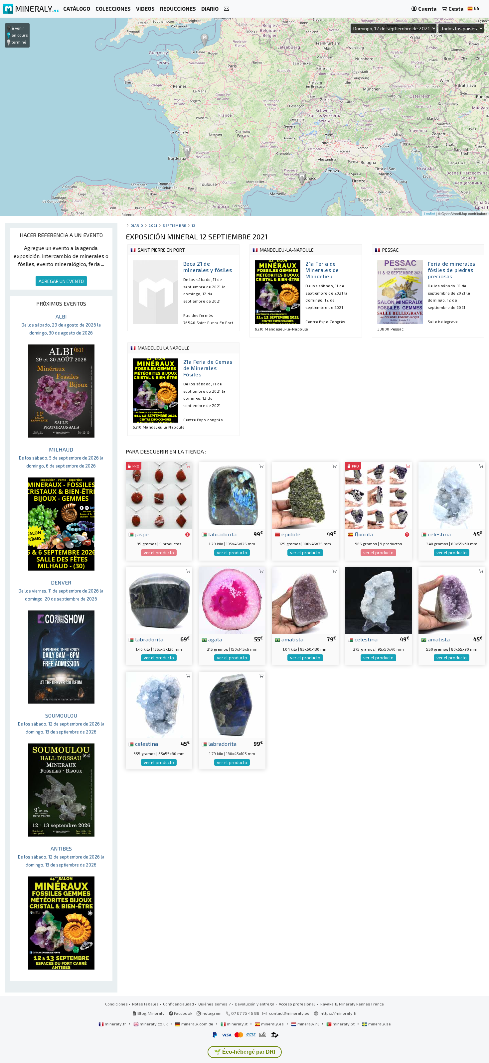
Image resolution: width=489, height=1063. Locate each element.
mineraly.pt (344, 1023)
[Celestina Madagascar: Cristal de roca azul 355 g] (159, 704)
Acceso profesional (297, 1003)
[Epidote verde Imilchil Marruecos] (305, 494)
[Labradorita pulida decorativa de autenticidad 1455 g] (159, 600)
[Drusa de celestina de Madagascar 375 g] (378, 600)
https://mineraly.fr (339, 1013)
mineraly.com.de (197, 1023)
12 (193, 225)
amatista (291, 639)
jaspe (141, 534)
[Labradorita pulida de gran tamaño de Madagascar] (232, 704)
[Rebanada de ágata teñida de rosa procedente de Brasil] (232, 600)
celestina (438, 534)
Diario (136, 225)
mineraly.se (379, 1023)
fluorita (363, 534)
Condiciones (116, 1003)
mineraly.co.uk (154, 1023)
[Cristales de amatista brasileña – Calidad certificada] (451, 600)
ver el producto (159, 552)
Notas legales (145, 1003)
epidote (290, 534)
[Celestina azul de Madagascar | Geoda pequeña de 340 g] (451, 494)
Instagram (211, 1013)
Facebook (182, 1013)
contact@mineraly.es (289, 1013)
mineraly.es (272, 1023)
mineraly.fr (115, 1023)
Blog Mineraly (150, 1013)
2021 (153, 225)
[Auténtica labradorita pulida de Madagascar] (232, 494)
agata (214, 639)
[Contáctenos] (226, 9)
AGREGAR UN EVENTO (61, 281)
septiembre (174, 225)
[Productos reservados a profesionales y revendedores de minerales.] (187, 534)
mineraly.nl (308, 1023)
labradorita (222, 534)
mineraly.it (237, 1023)
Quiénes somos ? (214, 1003)
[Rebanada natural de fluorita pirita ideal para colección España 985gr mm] (378, 494)
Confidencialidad (178, 1003)
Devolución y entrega (254, 1003)
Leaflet (429, 213)
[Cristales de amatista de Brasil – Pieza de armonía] (305, 600)
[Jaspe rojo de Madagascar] (159, 494)
